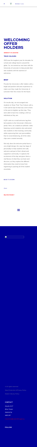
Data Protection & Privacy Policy (15, 390)
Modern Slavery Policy (12, 394)
